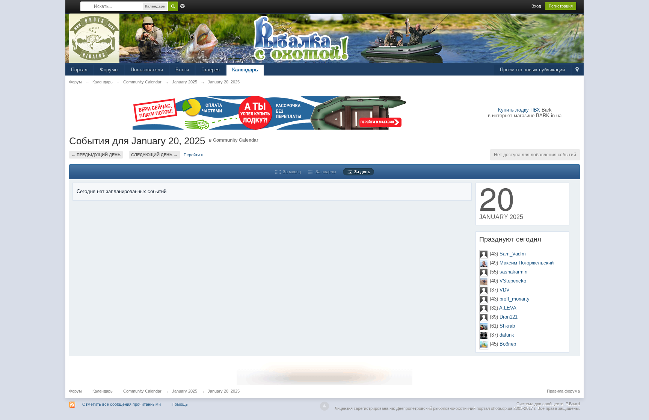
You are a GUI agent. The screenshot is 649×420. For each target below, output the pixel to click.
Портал (79, 70)
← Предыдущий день (96, 155)
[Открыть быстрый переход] (577, 70)
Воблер (508, 344)
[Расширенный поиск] (183, 6)
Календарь (245, 70)
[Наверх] (324, 406)
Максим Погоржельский (527, 263)
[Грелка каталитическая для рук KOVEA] (324, 373)
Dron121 (509, 317)
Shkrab (507, 326)
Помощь (180, 404)
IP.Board (572, 404)
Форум (75, 391)
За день (361, 171)
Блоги (182, 70)
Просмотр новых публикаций (532, 70)
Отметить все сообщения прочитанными (121, 404)
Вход (536, 6)
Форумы (109, 70)
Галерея (210, 70)
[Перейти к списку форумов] (94, 38)
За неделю (324, 171)
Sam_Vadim (513, 254)
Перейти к (193, 155)
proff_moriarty (515, 299)
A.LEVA (507, 308)
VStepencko (513, 281)
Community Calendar (235, 140)
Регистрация (561, 6)
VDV (505, 290)
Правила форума (563, 391)
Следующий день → (154, 155)
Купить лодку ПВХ (519, 110)
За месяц (291, 171)
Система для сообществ (539, 404)
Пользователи (147, 70)
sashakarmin (513, 272)
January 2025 (184, 391)
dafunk (507, 335)
